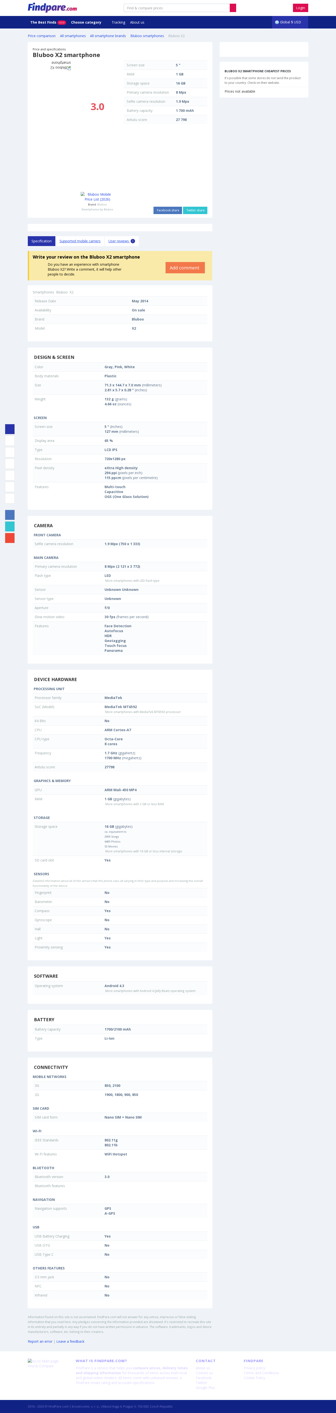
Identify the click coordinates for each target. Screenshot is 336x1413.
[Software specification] (10, 475)
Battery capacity (140, 110)
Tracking (118, 22)
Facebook (204, 1377)
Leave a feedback (70, 1341)
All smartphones (73, 35)
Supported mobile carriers (80, 241)
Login (300, 7)
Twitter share (195, 210)
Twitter (201, 1382)
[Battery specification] (10, 487)
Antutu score (137, 119)
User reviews (121, 241)
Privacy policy (254, 1368)
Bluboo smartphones (147, 35)
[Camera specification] (10, 452)
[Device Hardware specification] (10, 464)
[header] (233, 8)
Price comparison (42, 35)
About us (137, 22)
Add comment (185, 268)
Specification (41, 241)
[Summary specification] (10, 429)
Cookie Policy (254, 1377)
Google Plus (205, 1387)
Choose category (86, 22)
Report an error (40, 1341)
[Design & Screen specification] (10, 441)
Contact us (204, 1372)
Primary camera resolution (148, 92)
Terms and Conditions (261, 1372)
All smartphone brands (108, 35)
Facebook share (167, 210)
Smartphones (43, 292)
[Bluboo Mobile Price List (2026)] (97, 197)
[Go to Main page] (48, 1361)
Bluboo (102, 204)
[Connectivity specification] (10, 498)
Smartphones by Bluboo (97, 209)
